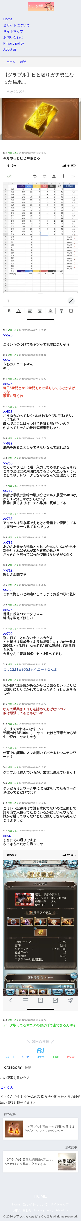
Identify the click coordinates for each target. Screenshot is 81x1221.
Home (7, 19)
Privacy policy (13, 43)
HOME (40, 1196)
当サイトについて (16, 25)
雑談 (28, 1067)
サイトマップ (13, 31)
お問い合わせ (13, 37)
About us (9, 49)
